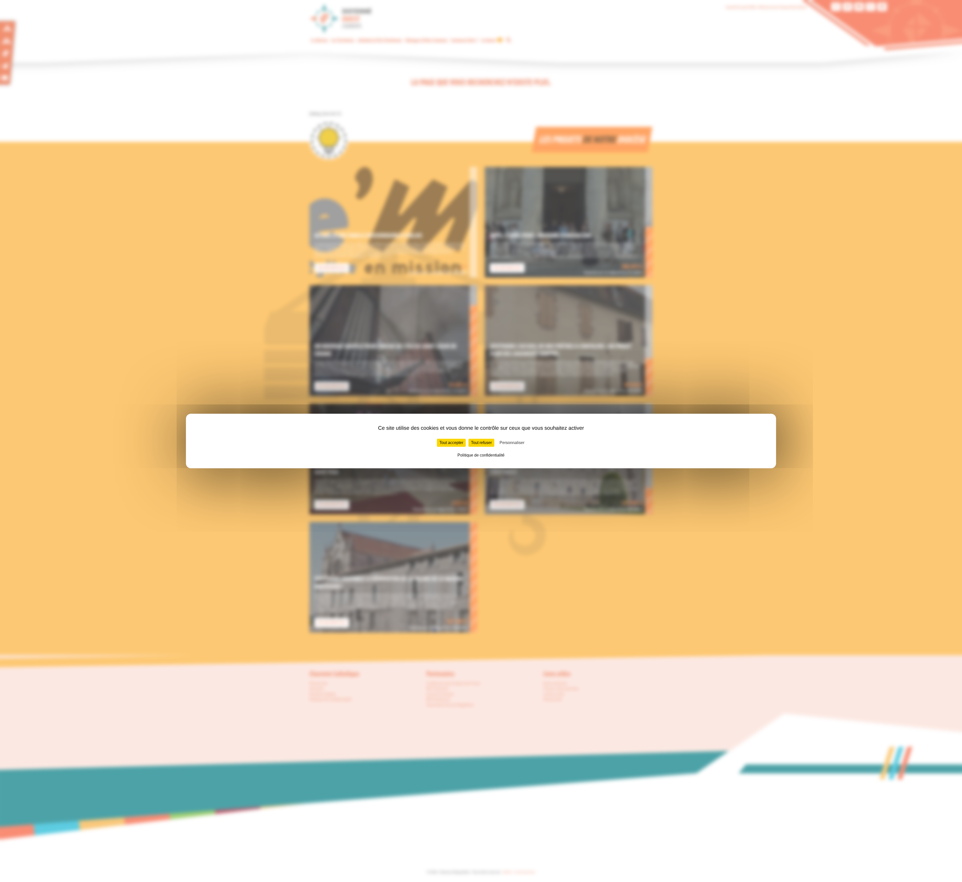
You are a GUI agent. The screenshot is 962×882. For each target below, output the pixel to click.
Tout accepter (451, 442)
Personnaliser (512, 442)
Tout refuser (481, 442)
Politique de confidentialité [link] (481, 455)
